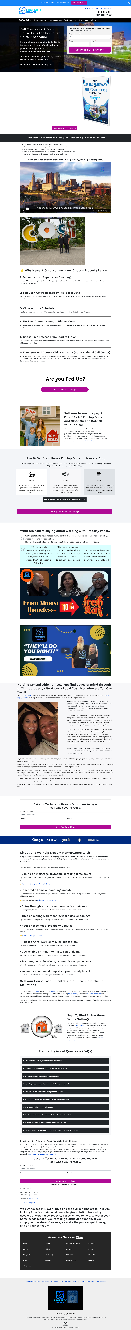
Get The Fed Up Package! (64, 389)
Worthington (28, 1266)
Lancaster (97, 994)
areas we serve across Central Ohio (80, 441)
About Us (95, 20)
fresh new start (81, 1025)
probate (53, 991)
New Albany (49, 1255)
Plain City (91, 1255)
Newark (90, 994)
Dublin (47, 1243)
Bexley (25, 1243)
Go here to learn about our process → (42, 1154)
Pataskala (70, 1255)
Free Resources (55, 20)
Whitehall (91, 1260)
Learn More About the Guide (64, 128)
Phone (71, 41)
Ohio (79, 1237)
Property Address (75, 34)
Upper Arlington (72, 1260)
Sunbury (48, 1260)
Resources (76, 1281)
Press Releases (101, 1281)
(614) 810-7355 (34, 1199)
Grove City (91, 1243)
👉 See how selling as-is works (31, 936)
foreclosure (35, 991)
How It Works (40, 20)
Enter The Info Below (79, 3)
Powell (25, 1260)
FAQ (80, 20)
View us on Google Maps (28, 1203)
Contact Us (108, 8)
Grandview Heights (73, 1243)
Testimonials (70, 20)
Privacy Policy (85, 1281)
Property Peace (27, 695)
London (90, 1249)
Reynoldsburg (73, 994)
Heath (25, 1249)
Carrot (77, 1327)
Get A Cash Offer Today (33, 1281)
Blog (86, 20)
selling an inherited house (46, 900)
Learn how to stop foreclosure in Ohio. (36, 884)
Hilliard (47, 1249)
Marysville (27, 1255)
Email (93, 41)
